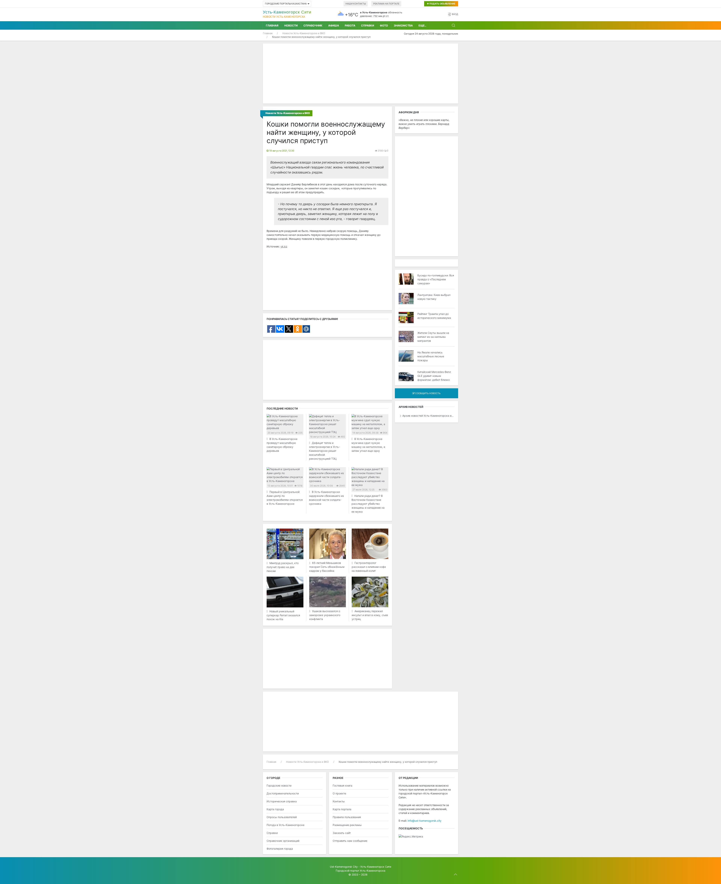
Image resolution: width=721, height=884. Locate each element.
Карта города (275, 809)
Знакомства (403, 25)
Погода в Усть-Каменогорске (285, 825)
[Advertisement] (360, 73)
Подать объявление (442, 3)
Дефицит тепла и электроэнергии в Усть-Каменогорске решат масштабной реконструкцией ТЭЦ (324, 450)
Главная (272, 25)
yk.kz (284, 246)
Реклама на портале (386, 3)
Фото (384, 25)
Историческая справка (282, 801)
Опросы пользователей (282, 817)
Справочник (312, 25)
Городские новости (279, 785)
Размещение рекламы (347, 825)
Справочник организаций (283, 840)
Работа (350, 25)
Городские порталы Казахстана (286, 3)
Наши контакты (355, 3)
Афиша (333, 25)
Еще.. (422, 25)
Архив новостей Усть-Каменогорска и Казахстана (428, 415)
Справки (367, 25)
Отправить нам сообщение (350, 840)
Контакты (339, 801)
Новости (291, 25)
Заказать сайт (342, 832)
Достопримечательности (283, 793)
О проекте (339, 793)
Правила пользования (347, 817)
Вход (455, 14)
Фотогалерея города (280, 848)
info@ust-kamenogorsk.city (424, 820)
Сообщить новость (427, 393)
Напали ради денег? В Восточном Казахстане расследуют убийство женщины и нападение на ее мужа (368, 503)
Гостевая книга (342, 785)
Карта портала (342, 809)
